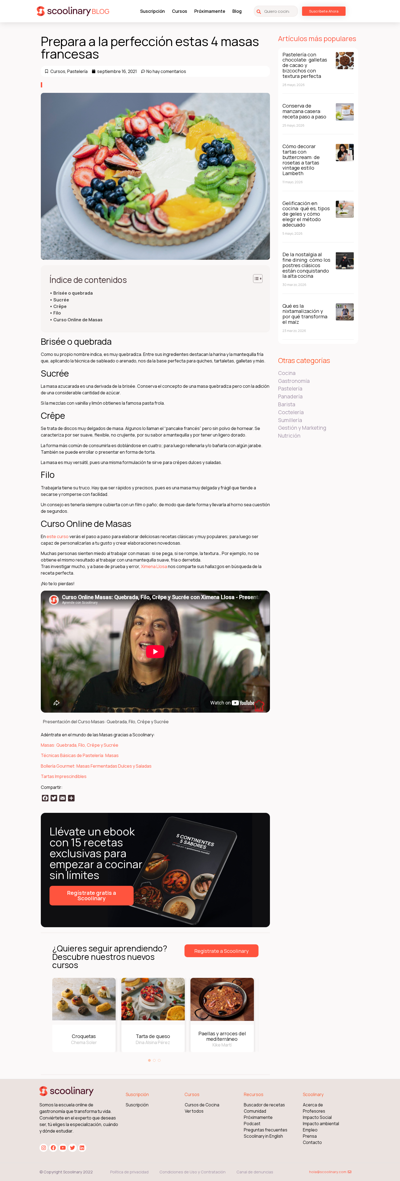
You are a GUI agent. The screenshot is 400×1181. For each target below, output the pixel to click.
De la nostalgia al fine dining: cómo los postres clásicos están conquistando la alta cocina (306, 265)
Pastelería (77, 71)
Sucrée (61, 300)
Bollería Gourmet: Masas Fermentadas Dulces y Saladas (96, 766)
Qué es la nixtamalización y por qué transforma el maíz (304, 314)
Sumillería (290, 420)
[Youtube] (63, 1148)
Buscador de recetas (264, 1105)
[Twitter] (72, 1148)
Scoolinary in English (263, 1136)
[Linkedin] (82, 1148)
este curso (58, 536)
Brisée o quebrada (73, 293)
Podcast (252, 1124)
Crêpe (60, 306)
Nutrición (289, 435)
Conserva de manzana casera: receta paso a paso (304, 111)
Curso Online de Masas (78, 320)
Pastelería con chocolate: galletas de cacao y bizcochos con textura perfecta (304, 65)
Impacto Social (317, 1117)
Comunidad (255, 1111)
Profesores (314, 1111)
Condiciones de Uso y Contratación (192, 1171)
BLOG (100, 11)
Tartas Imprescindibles (64, 776)
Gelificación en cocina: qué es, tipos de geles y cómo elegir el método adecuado (306, 214)
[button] (149, 1060)
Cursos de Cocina (202, 1105)
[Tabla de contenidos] (258, 278)
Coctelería (291, 412)
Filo (57, 313)
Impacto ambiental (321, 1124)
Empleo (310, 1130)
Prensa (310, 1136)
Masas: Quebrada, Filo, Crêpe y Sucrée (79, 745)
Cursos (179, 11)
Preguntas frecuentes (265, 1130)
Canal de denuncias (254, 1171)
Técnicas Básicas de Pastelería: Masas (80, 755)
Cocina (287, 373)
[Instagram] (43, 1148)
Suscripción (152, 11)
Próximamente (209, 11)
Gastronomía (294, 380)
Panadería (290, 396)
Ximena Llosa (154, 566)
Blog (237, 11)
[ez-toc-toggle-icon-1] (255, 278)
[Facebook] (53, 1148)
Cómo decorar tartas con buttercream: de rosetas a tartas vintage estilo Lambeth (301, 159)
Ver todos (194, 1111)
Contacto (312, 1142)
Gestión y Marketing (302, 427)
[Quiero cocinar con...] (276, 11)
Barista (286, 404)
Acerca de (313, 1105)
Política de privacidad (129, 1171)
